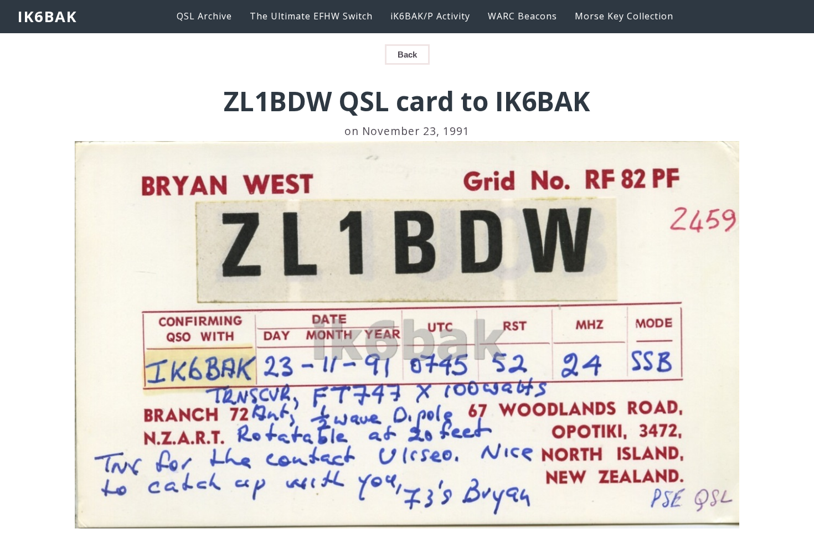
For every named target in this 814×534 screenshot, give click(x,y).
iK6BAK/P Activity (430, 16)
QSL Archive (204, 16)
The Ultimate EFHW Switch (311, 16)
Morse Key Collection (624, 16)
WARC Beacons (522, 16)
